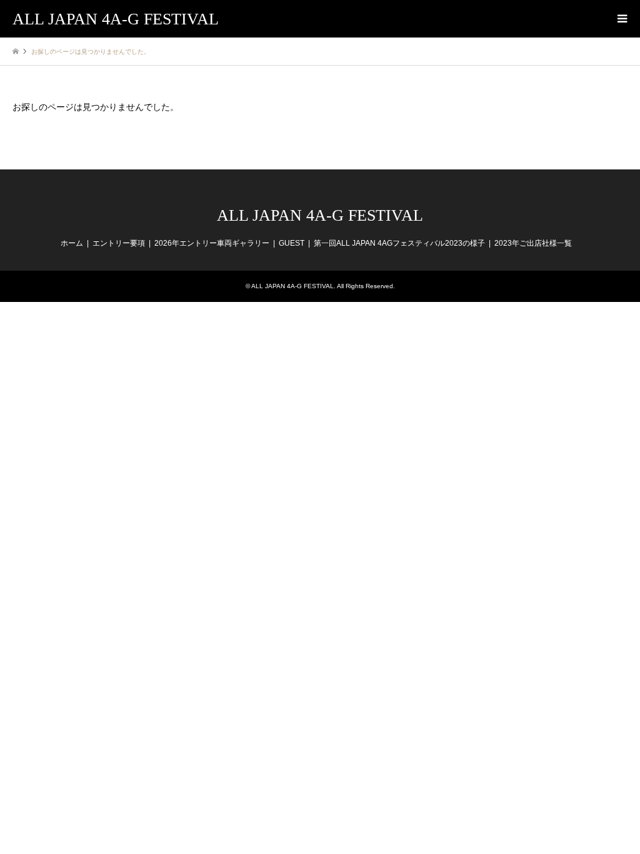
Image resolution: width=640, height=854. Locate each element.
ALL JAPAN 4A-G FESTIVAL (320, 215)
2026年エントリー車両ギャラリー (211, 243)
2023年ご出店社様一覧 (533, 243)
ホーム (72, 243)
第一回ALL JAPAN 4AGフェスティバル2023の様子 (399, 243)
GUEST (291, 243)
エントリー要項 (118, 243)
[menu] (621, 19)
